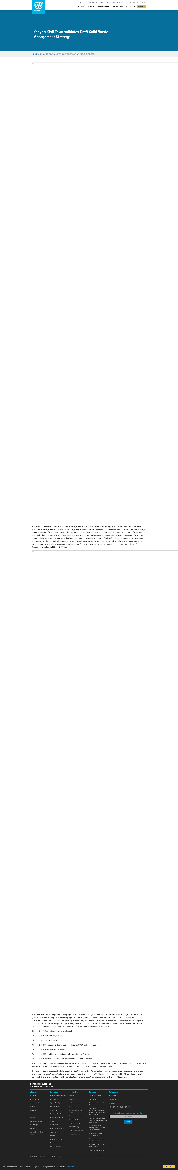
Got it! (168, 1167)
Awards (71, 1099)
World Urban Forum (75, 1134)
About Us (81, 7)
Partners (32, 1128)
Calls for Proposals (75, 1103)
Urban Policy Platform (56, 1139)
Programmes (111, 2)
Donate (141, 7)
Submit (128, 1121)
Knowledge (118, 7)
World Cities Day (74, 1127)
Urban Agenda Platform (57, 1128)
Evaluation (33, 1110)
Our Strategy (33, 1124)
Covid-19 (83, 2)
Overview (33, 1095)
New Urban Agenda (36, 1121)
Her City (52, 1121)
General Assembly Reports (97, 1150)
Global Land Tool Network (57, 1114)
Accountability (34, 1099)
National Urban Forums (76, 1116)
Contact (93, 1157)
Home (35, 54)
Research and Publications (58, 1095)
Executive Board (93, 1099)
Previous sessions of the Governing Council (96, 1145)
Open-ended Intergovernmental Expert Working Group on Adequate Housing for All (97, 1111)
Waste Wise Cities (74, 1123)
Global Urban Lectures (56, 1117)
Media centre (123, 2)
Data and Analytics (55, 1106)
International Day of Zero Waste (76, 1111)
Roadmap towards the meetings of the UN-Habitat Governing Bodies (97, 1127)
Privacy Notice (103, 1157)
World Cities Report (55, 1146)
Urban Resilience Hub (56, 1143)
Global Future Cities (55, 1110)
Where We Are (103, 7)
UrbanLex (52, 1135)
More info (70, 1167)
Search (131, 7)
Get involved (134, 2)
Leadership (33, 1117)
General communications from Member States (96, 1140)
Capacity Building (55, 1103)
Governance (92, 2)
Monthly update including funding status (96, 1134)
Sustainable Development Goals (37, 1133)
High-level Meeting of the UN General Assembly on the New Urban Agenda (98, 1120)
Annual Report (34, 1103)
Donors (102, 2)
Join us (32, 1114)
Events (144, 2)
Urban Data (53, 1132)
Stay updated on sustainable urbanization (128, 1113)
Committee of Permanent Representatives (96, 1104)
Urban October (73, 1119)
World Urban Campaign (76, 1130)
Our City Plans (54, 1124)
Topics (91, 7)
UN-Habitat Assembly (95, 1095)
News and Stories (114, 1099)
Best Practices (54, 1099)
